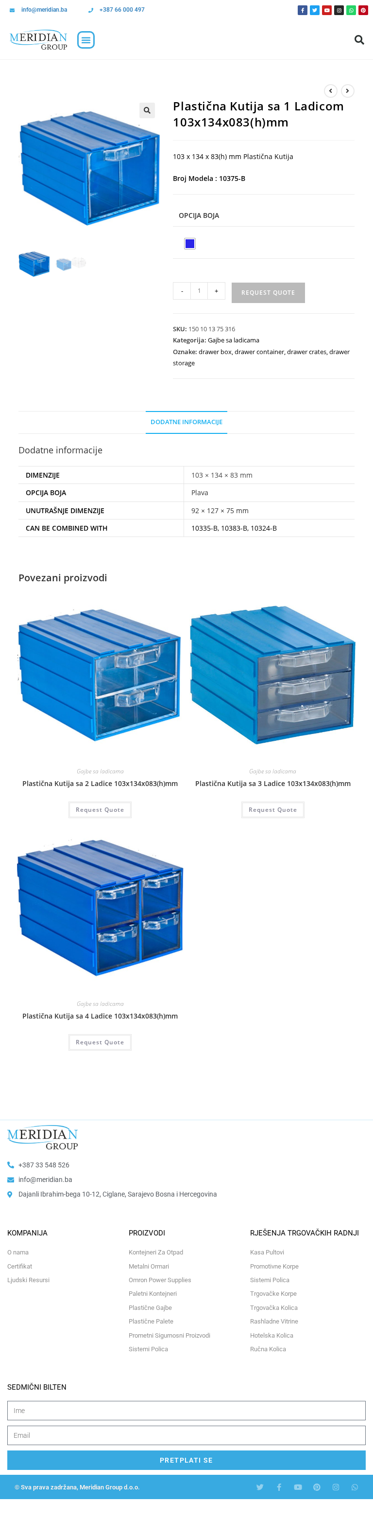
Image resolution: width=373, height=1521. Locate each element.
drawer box (215, 351)
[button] (86, 40)
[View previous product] (331, 91)
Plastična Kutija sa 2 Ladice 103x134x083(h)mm (100, 783)
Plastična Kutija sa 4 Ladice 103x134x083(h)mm (100, 1015)
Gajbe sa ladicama (233, 340)
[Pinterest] (363, 10)
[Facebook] (302, 10)
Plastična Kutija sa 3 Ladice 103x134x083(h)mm (273, 783)
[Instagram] (339, 10)
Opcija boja (199, 215)
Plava (199, 492)
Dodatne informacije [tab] (186, 422)
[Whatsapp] (351, 10)
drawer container (259, 351)
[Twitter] (315, 10)
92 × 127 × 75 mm (220, 510)
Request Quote (268, 292)
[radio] (190, 243)
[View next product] (348, 91)
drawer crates (306, 351)
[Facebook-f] (279, 1487)
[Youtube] (327, 10)
